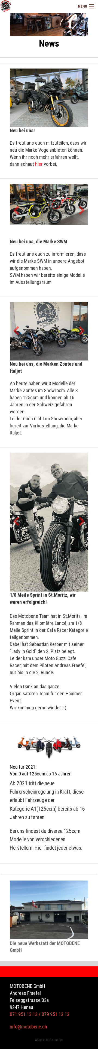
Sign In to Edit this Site (50, 1040)
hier (39, 164)
